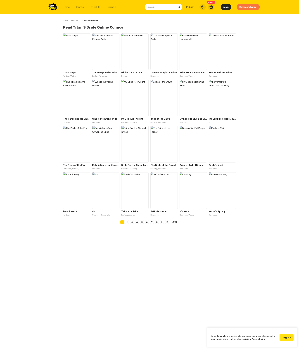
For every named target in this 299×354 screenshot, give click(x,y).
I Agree (286, 337)
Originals (110, 7)
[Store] (211, 7)
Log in (226, 7)
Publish (190, 7)
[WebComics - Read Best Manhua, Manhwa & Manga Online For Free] (52, 7)
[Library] (202, 7)
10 (167, 222)
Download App (247, 7)
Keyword (74, 20)
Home (66, 7)
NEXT (174, 222)
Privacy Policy (258, 339)
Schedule (94, 7)
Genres (79, 7)
